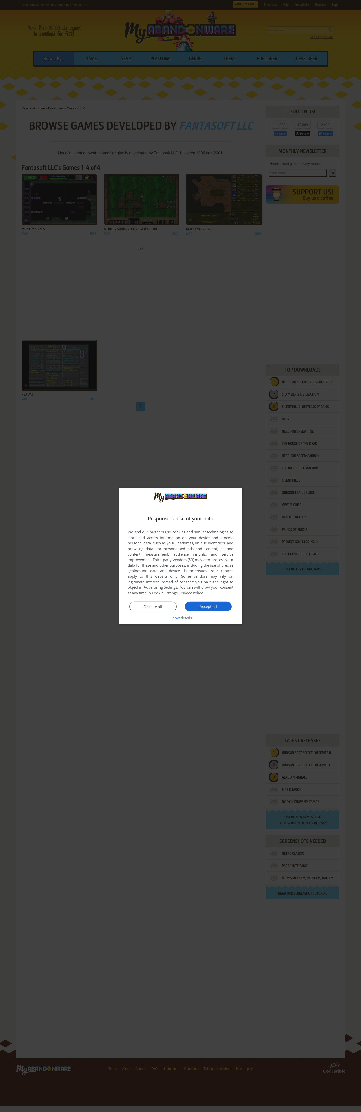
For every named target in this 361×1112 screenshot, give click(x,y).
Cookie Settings (165, 592)
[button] (180, 618)
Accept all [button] (208, 606)
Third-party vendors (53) (173, 559)
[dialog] (180, 556)
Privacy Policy (191, 592)
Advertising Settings (160, 587)
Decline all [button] (153, 606)
